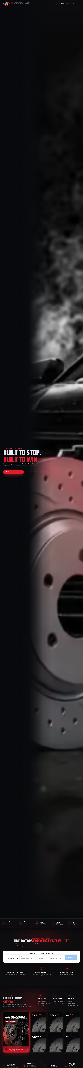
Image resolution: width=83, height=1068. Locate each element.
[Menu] (78, 3)
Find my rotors (12, 472)
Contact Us (70, 3)
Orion (61, 3)
